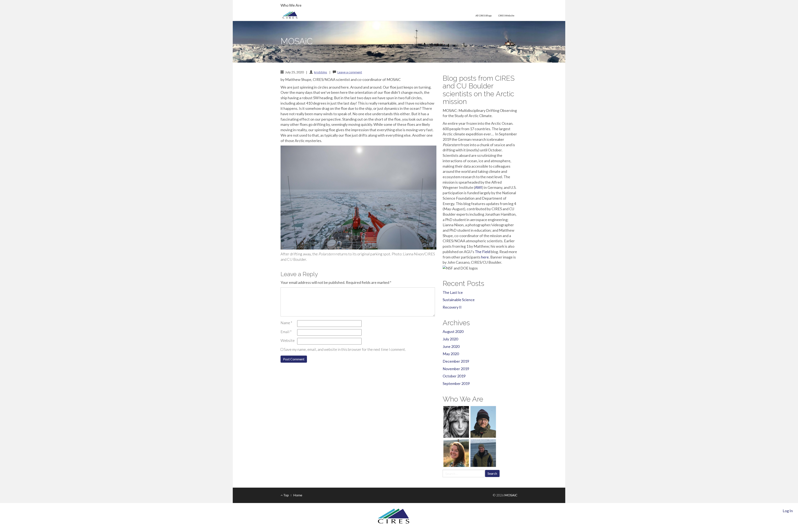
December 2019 (456, 361)
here (485, 257)
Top (286, 495)
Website (288, 340)
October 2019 (454, 376)
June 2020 (451, 346)
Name (286, 322)
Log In (788, 510)
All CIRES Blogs (483, 15)
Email (286, 331)
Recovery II (452, 307)
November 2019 (456, 368)
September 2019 (456, 383)
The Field (482, 251)
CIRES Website (506, 15)
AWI (478, 187)
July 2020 (450, 339)
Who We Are (291, 5)
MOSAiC (297, 41)
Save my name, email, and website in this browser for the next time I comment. (345, 349)
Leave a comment (349, 72)
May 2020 (451, 353)
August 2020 (453, 331)
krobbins (320, 72)
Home (297, 495)
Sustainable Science (459, 299)
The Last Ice (453, 292)
